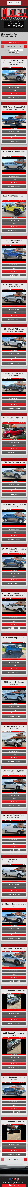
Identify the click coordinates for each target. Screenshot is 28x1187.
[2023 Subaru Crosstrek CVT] (14, 959)
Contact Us (15, 1180)
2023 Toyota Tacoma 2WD (14, 108)
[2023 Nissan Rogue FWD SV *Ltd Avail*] (14, 1090)
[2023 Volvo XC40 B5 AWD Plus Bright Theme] (14, 562)
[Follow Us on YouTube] (15, 1179)
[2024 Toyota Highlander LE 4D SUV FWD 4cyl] (14, 298)
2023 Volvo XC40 (14, 550)
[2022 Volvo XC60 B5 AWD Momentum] (14, 695)
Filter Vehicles (15, 42)
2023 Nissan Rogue (14, 1078)
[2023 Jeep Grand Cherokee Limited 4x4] (14, 518)
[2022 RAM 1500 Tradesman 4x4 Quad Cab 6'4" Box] (14, 873)
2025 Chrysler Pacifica (14, 419)
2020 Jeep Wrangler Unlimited (14, 241)
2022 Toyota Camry (14, 1034)
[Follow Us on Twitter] (13, 1179)
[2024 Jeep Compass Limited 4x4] (14, 651)
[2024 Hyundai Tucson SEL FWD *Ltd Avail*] (14, 740)
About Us (10, 1180)
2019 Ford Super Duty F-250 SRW (14, 594)
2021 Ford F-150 (14, 374)
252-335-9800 (15, 26)
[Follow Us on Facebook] (10, 1179)
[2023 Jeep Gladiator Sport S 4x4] (14, 209)
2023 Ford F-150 (14, 330)
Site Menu (14, 3)
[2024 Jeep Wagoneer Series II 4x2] (14, 165)
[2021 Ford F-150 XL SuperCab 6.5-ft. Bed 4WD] (14, 387)
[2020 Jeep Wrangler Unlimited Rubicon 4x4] (14, 253)
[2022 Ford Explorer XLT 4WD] (14, 473)
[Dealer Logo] (14, 13)
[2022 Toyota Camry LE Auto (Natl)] (14, 1046)
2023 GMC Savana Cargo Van (14, 816)
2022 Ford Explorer (14, 462)
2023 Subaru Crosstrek (14, 948)
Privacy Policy (19, 1180)
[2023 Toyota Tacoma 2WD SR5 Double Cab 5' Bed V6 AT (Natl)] (14, 120)
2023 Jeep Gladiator (14, 197)
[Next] (25, 46)
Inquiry (14, 90)
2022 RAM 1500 (14, 861)
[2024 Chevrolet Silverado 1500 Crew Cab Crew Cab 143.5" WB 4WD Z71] (14, 76)
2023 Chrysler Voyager (14, 772)
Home (7, 1180)
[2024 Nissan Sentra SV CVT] (14, 1002)
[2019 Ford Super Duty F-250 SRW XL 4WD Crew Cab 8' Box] (14, 606)
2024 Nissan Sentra (14, 991)
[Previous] (2, 46)
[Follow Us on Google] (18, 1179)
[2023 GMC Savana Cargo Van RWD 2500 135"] (14, 828)
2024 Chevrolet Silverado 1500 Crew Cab (14, 62)
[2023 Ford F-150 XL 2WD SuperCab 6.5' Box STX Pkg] (14, 342)
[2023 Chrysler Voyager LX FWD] (14, 784)
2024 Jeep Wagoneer (14, 152)
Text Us (14, 93)
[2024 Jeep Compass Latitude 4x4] (14, 917)
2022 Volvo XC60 (14, 683)
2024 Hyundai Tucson (14, 727)
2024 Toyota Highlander (14, 286)
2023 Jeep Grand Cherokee (14, 505)
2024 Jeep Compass (14, 639)
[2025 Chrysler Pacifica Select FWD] (14, 431)
